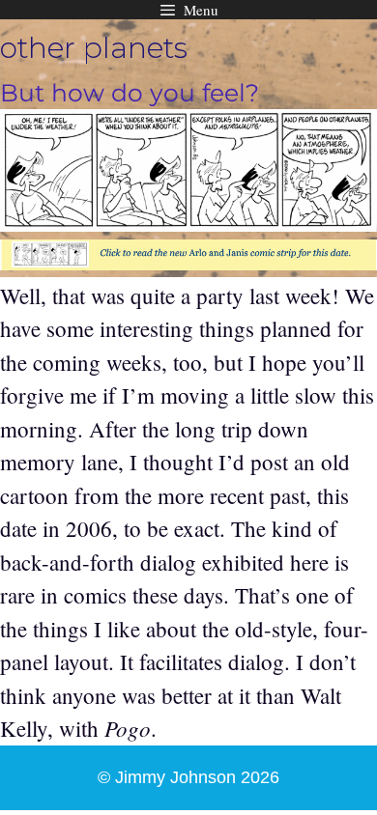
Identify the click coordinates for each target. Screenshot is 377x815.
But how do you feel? (129, 92)
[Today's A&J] (188, 261)
